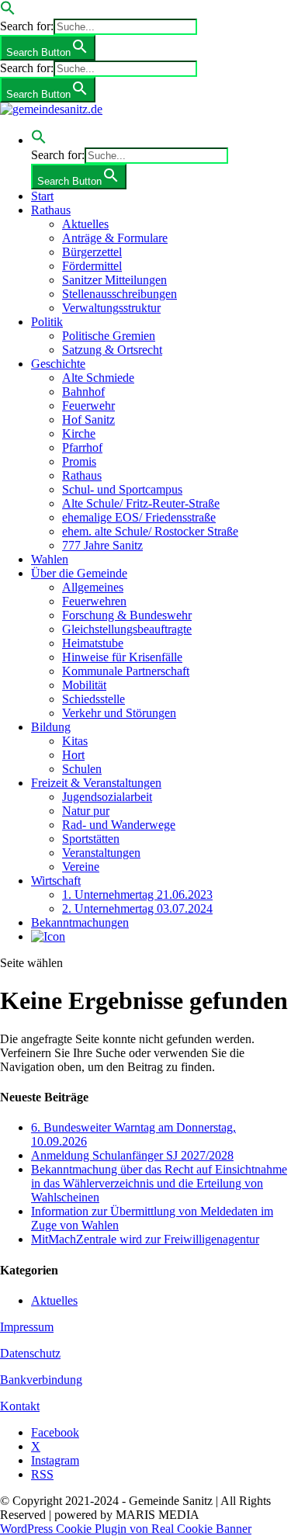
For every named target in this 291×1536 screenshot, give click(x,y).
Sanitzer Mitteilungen (114, 279)
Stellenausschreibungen (119, 293)
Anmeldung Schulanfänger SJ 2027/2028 (132, 1155)
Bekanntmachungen (80, 922)
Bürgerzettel (92, 251)
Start (42, 196)
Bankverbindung (41, 1379)
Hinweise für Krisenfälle (122, 657)
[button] (8, 11)
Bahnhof (83, 391)
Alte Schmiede (98, 377)
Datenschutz (30, 1353)
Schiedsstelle (93, 699)
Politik (47, 321)
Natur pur (85, 810)
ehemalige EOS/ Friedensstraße (139, 517)
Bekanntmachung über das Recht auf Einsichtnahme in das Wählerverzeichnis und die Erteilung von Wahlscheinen (159, 1183)
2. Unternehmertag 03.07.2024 (137, 908)
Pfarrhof (82, 447)
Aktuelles (85, 224)
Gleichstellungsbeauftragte (127, 629)
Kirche (78, 433)
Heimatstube (92, 643)
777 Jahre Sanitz (102, 545)
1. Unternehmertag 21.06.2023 (137, 894)
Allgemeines (92, 587)
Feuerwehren (94, 601)
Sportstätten (91, 838)
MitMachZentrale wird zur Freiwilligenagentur (145, 1239)
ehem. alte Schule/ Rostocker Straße (150, 531)
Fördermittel (92, 265)
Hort (73, 754)
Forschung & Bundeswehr (127, 615)
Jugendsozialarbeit (107, 796)
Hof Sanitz (88, 419)
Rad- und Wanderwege (118, 824)
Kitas (75, 740)
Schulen (82, 768)
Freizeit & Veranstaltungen (96, 782)
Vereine (80, 866)
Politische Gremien (108, 335)
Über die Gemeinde (79, 573)
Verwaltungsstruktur (111, 307)
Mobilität (84, 685)
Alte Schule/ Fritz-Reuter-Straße (141, 503)
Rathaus (51, 210)
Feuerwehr (88, 405)
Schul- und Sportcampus (122, 489)
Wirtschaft (56, 880)
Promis (79, 461)
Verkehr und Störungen (119, 712)
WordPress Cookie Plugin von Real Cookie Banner (125, 1528)
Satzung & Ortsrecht (112, 349)
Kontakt (20, 1406)
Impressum (27, 1326)
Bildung (51, 726)
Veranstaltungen (101, 852)
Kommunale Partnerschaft (125, 671)
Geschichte (58, 363)
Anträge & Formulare (115, 237)
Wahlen (49, 559)
